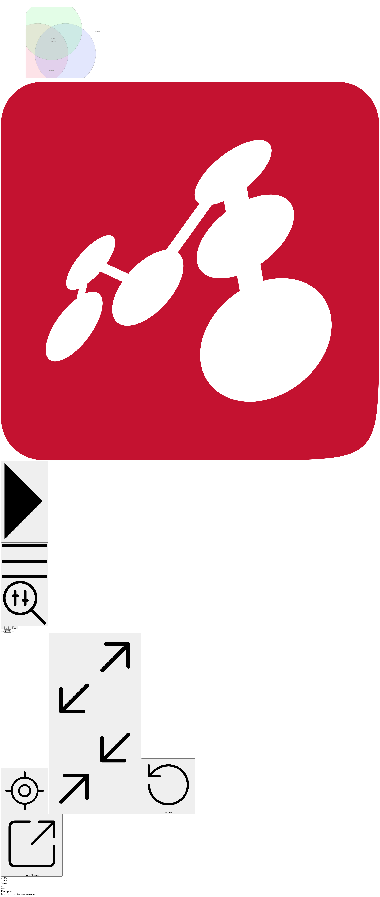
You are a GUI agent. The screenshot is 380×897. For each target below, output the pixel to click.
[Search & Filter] (24, 603)
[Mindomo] (190, 459)
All (15, 628)
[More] (24, 561)
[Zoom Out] (2, 631)
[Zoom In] (13, 631)
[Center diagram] (24, 791)
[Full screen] (95, 723)
